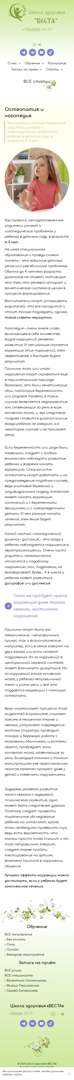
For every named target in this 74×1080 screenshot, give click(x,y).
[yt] (41, 52)
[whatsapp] (34, 44)
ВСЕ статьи (37, 81)
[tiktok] (50, 52)
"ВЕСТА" (46, 20)
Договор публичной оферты (37, 1067)
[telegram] (39, 44)
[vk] (32, 52)
